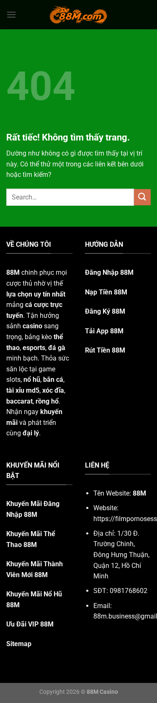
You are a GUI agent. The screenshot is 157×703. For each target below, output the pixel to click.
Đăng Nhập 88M (109, 272)
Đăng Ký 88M (105, 311)
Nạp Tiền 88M (106, 292)
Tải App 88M (104, 331)
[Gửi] (142, 197)
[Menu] (11, 14)
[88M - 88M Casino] (79, 14)
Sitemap (18, 644)
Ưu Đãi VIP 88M (30, 624)
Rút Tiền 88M (105, 350)
